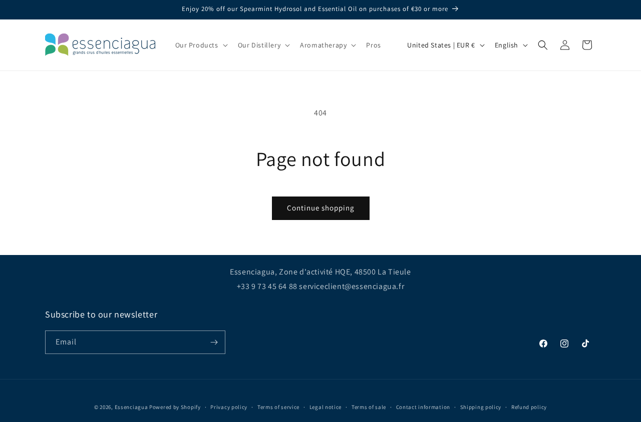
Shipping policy (481, 407)
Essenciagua (131, 407)
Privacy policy (228, 407)
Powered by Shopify (175, 407)
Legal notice (325, 407)
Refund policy (529, 407)
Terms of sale (369, 407)
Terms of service (278, 407)
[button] (200, 45)
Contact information (423, 407)
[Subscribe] (214, 342)
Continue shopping (321, 207)
